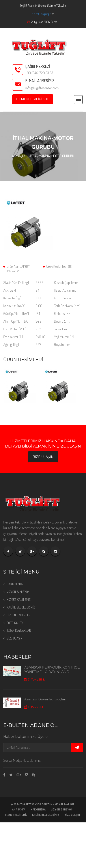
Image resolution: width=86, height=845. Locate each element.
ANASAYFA (18, 809)
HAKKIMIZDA (15, 584)
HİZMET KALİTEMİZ (18, 599)
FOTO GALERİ (15, 623)
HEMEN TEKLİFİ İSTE (32, 99)
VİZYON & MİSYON (18, 592)
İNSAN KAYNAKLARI (19, 630)
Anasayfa (18, 155)
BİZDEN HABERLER (18, 615)
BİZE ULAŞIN (43, 457)
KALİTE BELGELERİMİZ (21, 607)
